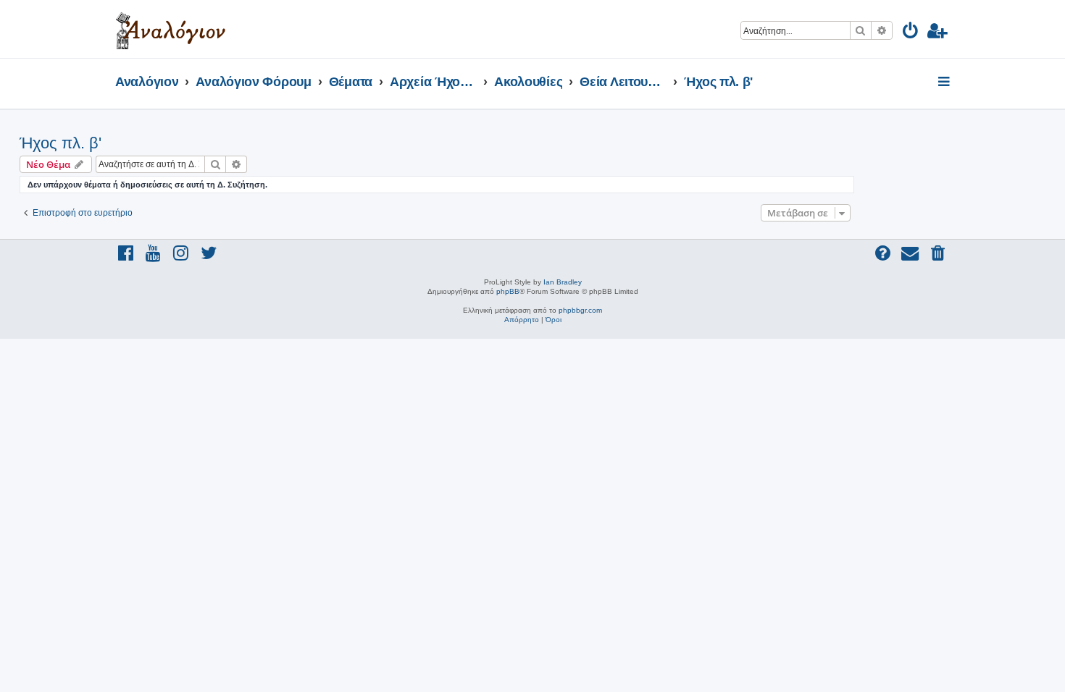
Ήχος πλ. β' (60, 143)
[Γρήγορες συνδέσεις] (945, 82)
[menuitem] (911, 33)
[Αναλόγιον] (170, 29)
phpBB (507, 291)
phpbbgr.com (580, 310)
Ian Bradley (562, 282)
